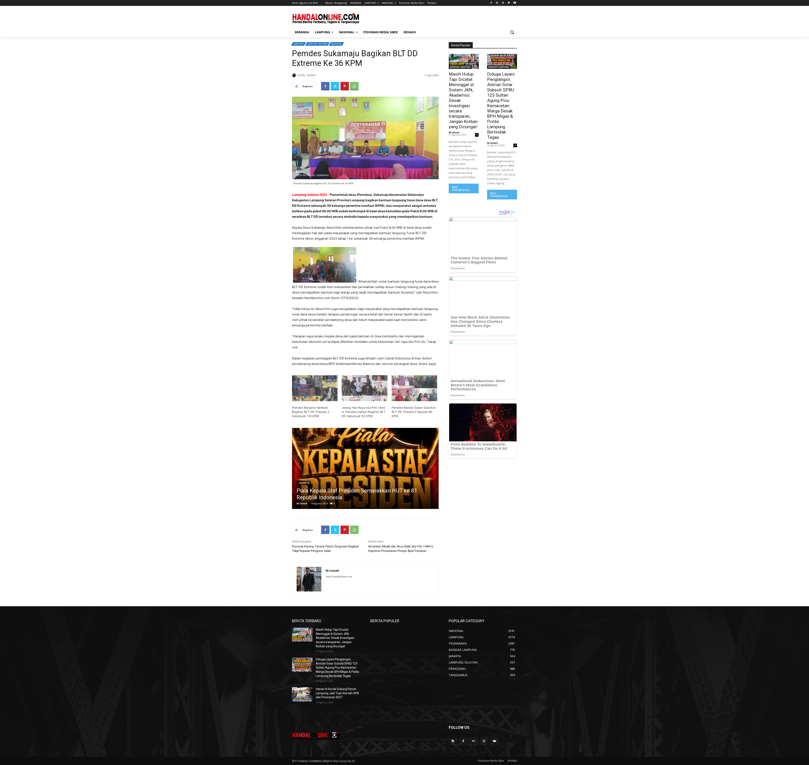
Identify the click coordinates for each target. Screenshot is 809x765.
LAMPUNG (298, 43)
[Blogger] (453, 741)
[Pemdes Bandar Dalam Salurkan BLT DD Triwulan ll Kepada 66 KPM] (414, 388)
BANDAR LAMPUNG (309, 476)
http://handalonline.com (339, 576)
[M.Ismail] (294, 75)
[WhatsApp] (354, 86)
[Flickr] (473, 741)
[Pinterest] (344, 86)
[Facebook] (491, 3)
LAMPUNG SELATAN (317, 43)
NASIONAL (336, 43)
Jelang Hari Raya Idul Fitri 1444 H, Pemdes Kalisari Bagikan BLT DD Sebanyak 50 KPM (363, 412)
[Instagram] (497, 3)
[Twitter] (503, 3)
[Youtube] (514, 3)
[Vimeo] (508, 3)
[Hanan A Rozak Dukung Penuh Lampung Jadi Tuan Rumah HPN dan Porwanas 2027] (302, 694)
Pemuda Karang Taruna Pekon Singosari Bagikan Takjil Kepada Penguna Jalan (325, 549)
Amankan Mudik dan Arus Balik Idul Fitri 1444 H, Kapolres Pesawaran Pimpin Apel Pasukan (400, 549)
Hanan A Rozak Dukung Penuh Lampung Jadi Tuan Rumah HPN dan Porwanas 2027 (337, 693)
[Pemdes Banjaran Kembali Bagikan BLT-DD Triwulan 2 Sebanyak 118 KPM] (315, 388)
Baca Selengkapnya (460, 188)
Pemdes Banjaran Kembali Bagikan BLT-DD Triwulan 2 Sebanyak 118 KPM (310, 412)
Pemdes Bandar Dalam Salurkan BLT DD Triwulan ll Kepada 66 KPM (414, 412)
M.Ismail (321, 75)
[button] (512, 32)
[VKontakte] (494, 741)
